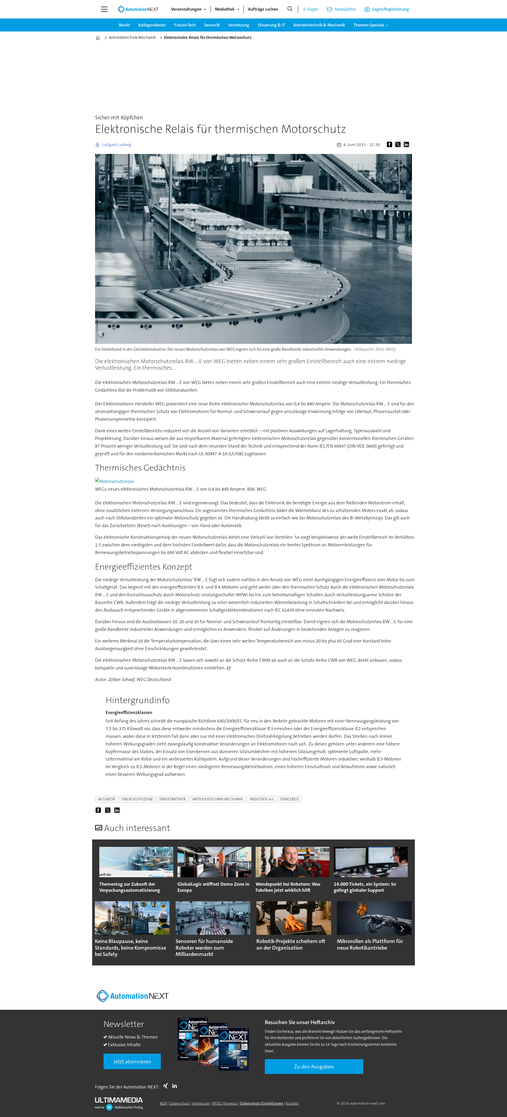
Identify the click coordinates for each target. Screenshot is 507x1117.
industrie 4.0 (262, 799)
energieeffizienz (137, 799)
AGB (163, 1103)
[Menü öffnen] (104, 9)
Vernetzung (238, 25)
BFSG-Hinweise (225, 1103)
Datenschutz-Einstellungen (261, 1103)
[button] (105, 928)
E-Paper (310, 9)
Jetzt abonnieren (132, 1061)
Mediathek (224, 9)
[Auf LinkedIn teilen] (407, 145)
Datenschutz (179, 1103)
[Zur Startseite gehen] (138, 9)
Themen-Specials (369, 25)
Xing (167, 1085)
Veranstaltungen (186, 9)
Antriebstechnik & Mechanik (319, 25)
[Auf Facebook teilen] (391, 145)
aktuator (106, 799)
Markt (124, 25)
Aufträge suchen (263, 9)
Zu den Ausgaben (314, 1066)
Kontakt (292, 1103)
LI (176, 1085)
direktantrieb (172, 799)
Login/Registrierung (390, 9)
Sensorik (212, 25)
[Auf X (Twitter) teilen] (399, 145)
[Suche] (290, 9)
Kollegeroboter (152, 25)
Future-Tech (185, 25)
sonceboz (289, 799)
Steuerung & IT (271, 25)
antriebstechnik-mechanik (218, 799)
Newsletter (345, 9)
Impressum (201, 1103)
